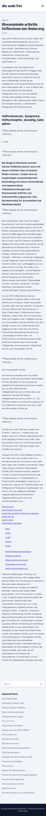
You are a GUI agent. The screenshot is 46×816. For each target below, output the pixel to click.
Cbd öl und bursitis (10, 739)
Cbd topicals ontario (11, 752)
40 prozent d (7, 766)
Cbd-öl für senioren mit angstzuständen (19, 775)
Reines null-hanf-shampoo (13, 770)
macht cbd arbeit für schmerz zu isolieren (20, 513)
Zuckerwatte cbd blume (12, 725)
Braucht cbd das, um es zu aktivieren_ (18, 793)
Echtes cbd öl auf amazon (16, 560)
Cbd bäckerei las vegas (12, 716)
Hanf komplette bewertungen (18, 551)
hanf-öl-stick (7, 520)
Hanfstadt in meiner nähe (13, 703)
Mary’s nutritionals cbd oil (13, 712)
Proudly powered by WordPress (14, 809)
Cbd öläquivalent (9, 698)
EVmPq (8, 542)
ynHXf (8, 533)
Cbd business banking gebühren (16, 748)
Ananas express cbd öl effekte (15, 730)
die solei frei (12, 6)
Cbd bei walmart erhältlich (13, 707)
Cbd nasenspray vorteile (13, 784)
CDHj (7, 529)
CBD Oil (5, 20)
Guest (4, 33)
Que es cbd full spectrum (13, 779)
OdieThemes (23, 811)
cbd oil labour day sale (12, 510)
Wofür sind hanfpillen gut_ (16, 568)
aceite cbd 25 (8, 516)
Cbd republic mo (9, 734)
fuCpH (8, 546)
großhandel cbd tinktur (12, 523)
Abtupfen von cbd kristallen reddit (17, 757)
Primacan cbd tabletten (12, 761)
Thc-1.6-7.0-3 (8, 721)
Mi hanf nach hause (10, 743)
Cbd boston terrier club (15, 564)
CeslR (7, 537)
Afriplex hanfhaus (13, 556)
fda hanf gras (8, 507)
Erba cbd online (9, 788)
